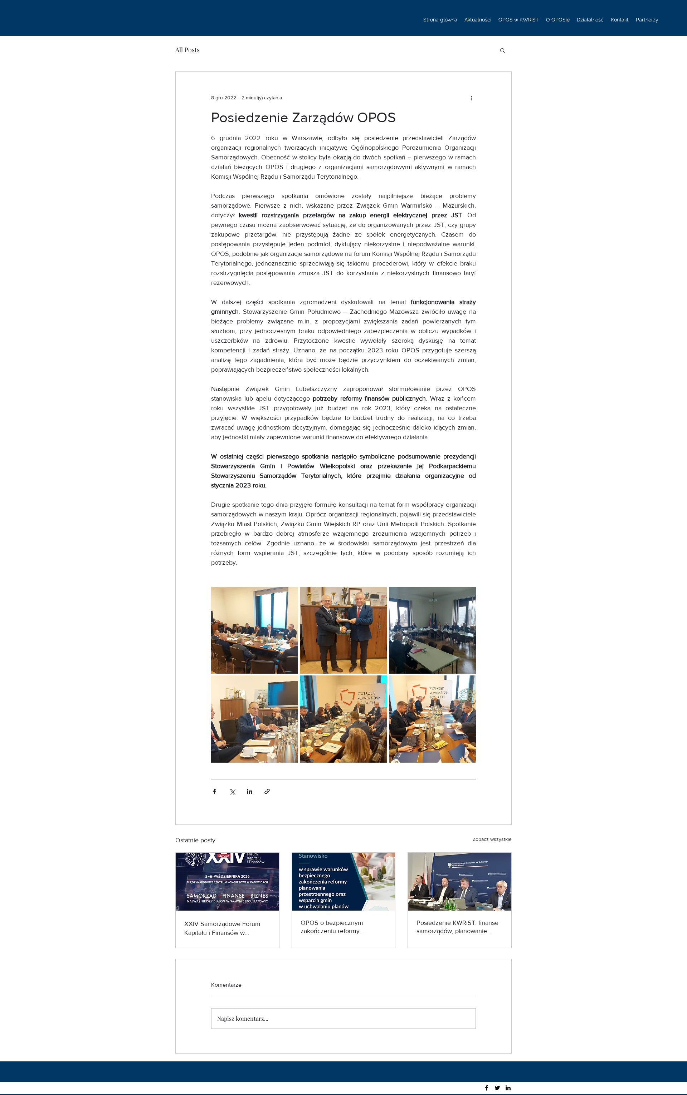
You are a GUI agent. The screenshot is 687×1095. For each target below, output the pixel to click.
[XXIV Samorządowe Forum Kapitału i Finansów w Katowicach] (227, 882)
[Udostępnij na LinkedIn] (249, 791)
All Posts (187, 49)
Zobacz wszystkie (492, 839)
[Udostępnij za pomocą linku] (267, 791)
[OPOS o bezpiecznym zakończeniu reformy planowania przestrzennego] (343, 882)
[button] (502, 50)
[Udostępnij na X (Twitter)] (232, 791)
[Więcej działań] (471, 97)
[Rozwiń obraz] (254, 630)
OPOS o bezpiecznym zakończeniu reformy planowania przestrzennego (339, 927)
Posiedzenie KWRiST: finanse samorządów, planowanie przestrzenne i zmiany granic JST (457, 927)
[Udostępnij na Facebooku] (214, 791)
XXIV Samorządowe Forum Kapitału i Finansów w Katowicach (222, 928)
